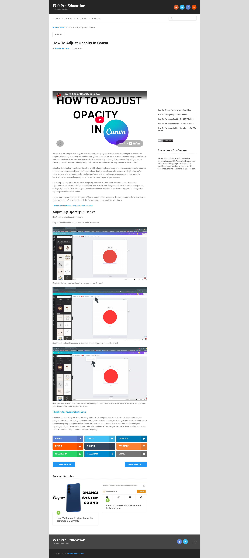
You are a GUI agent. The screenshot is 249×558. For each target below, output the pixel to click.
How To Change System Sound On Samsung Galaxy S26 (75, 519)
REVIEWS (56, 18)
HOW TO (68, 18)
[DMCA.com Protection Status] (165, 143)
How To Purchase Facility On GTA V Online (175, 119)
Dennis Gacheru (62, 48)
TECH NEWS (81, 18)
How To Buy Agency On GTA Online (172, 114)
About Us (96, 18)
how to (58, 35)
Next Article (134, 464)
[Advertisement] (100, 71)
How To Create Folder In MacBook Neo (174, 110)
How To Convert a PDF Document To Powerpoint (123, 507)
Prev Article (64, 464)
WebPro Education (69, 6)
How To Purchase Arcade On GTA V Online (175, 124)
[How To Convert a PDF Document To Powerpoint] (124, 491)
